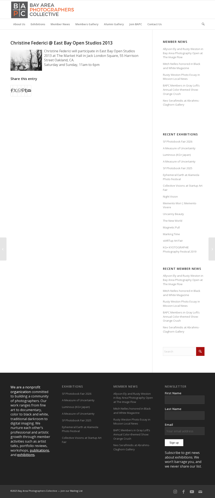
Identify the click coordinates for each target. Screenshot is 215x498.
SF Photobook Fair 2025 (177, 168)
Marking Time (171, 234)
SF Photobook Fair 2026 (177, 141)
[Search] (202, 24)
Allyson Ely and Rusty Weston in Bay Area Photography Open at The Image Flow (183, 53)
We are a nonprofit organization (25, 389)
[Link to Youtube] (192, 492)
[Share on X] (15, 90)
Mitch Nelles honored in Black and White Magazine (181, 66)
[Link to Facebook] (183, 492)
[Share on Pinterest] (23, 90)
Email (169, 424)
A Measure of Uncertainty (179, 148)
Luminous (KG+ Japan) (177, 155)
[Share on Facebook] (12, 90)
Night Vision (170, 196)
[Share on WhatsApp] (19, 90)
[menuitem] (19, 24)
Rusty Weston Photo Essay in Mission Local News (181, 77)
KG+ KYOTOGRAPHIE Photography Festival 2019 (179, 249)
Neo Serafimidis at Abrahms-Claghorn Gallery (181, 103)
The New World (172, 221)
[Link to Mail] (200, 492)
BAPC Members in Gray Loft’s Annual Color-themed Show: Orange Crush (181, 90)
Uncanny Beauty (173, 214)
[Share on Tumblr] (26, 90)
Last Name (173, 409)
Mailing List (76, 490)
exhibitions (26, 454)
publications (39, 450)
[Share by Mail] (29, 90)
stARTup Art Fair (173, 240)
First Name (173, 393)
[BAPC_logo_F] (42, 9)
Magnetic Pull (171, 227)
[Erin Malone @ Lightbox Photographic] (3, 249)
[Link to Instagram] (175, 492)
